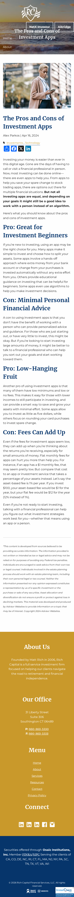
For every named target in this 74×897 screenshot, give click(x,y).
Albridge (64, 27)
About (7, 47)
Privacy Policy (37, 795)
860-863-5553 (38, 733)
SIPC (36, 854)
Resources (10, 64)
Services (9, 55)
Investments (15, 142)
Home (7, 38)
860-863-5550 (39, 729)
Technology (32, 142)
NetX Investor (39, 27)
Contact (9, 73)
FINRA (27, 854)
